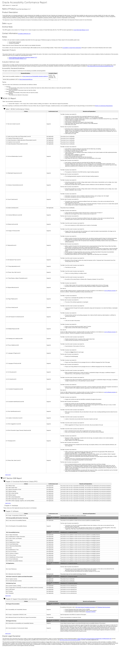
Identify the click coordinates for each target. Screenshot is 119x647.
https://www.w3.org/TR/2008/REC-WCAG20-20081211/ (35, 76)
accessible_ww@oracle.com (24, 33)
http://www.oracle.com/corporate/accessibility (70, 639)
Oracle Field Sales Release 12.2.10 (81, 29)
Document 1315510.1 (91, 611)
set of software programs (110, 290)
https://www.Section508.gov (26, 79)
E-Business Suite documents (103, 607)
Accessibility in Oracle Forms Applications (72, 47)
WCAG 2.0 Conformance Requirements (104, 105)
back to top (8, 474)
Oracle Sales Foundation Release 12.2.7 (17, 58)
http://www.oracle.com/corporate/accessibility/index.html (100, 66)
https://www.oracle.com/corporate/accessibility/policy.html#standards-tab (94, 638)
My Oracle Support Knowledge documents (85, 607)
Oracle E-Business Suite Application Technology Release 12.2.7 (23, 57)
